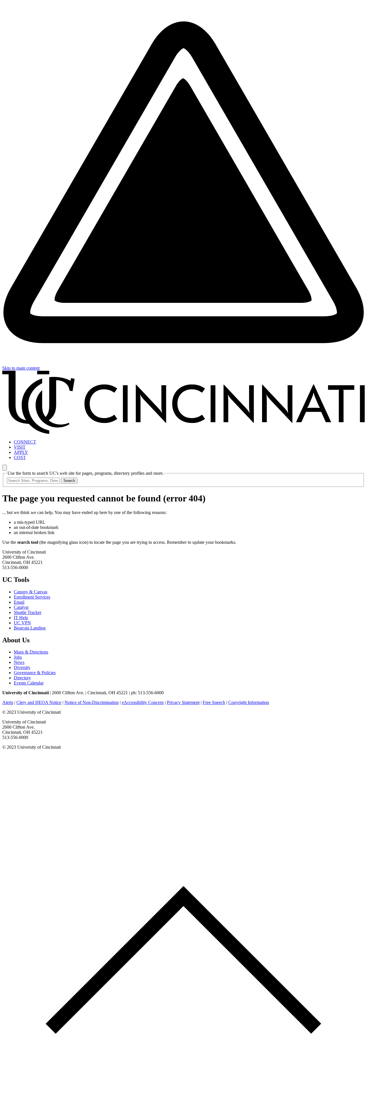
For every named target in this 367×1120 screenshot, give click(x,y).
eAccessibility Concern (143, 702)
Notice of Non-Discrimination (92, 702)
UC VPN (22, 622)
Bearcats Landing (30, 627)
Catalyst (21, 607)
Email (19, 602)
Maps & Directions (31, 652)
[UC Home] (183, 432)
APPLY (21, 452)
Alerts (7, 702)
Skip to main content (21, 368)
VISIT (20, 447)
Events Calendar (29, 682)
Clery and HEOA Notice (38, 702)
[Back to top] (183, 1115)
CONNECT (25, 442)
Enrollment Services (32, 597)
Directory (22, 677)
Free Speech (214, 702)
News (19, 662)
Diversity (22, 667)
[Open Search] (4, 468)
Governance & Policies (35, 672)
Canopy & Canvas (30, 591)
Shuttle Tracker (27, 612)
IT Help (21, 617)
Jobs (18, 657)
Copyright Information (248, 702)
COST (20, 457)
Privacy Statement (183, 702)
